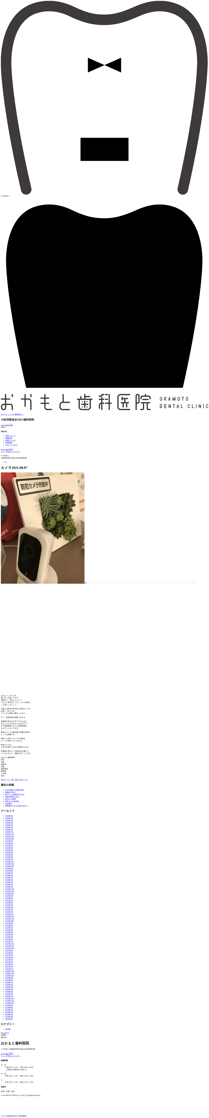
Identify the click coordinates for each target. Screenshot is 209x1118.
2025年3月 (9, 855)
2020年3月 (9, 991)
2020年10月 (9, 976)
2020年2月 (9, 994)
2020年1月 (9, 996)
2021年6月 (9, 957)
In (6, 462)
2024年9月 (9, 868)
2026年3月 (9, 827)
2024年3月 (9, 882)
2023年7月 (9, 900)
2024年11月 (9, 864)
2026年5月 (9, 823)
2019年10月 (9, 1003)
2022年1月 (9, 941)
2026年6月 (9, 820)
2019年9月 (9, 1005)
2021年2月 (9, 966)
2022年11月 (9, 918)
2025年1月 (9, 859)
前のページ (5, 780)
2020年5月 (9, 987)
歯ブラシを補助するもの (14, 794)
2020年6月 (9, 985)
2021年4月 (9, 962)
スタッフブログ (11, 445)
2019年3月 (9, 1019)
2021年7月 (9, 955)
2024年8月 (9, 871)
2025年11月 (9, 836)
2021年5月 (9, 960)
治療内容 (8, 438)
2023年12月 (9, 889)
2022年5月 (9, 932)
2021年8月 (9, 953)
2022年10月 (9, 921)
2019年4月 (9, 1017)
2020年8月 (9, 980)
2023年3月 (9, 909)
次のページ (23, 780)
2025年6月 (9, 848)
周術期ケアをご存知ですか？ (16, 806)
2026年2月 (9, 829)
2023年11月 (9, 891)
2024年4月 (9, 880)
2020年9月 (9, 978)
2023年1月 (9, 914)
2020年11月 (9, 973)
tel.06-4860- (7, 425)
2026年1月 (9, 832)
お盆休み (8, 803)
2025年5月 (9, 850)
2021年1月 (9, 969)
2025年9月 (9, 841)
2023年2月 (9, 912)
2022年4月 (9, 934)
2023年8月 (9, 898)
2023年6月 (9, 902)
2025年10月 (9, 839)
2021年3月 (9, 964)
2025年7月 (9, 845)
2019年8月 (9, 1007)
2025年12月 (9, 834)
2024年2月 (9, 884)
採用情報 (8, 442)
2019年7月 (9, 1010)
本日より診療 (10, 799)
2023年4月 (9, 907)
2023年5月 (9, 905)
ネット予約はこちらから (10, 452)
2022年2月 (9, 939)
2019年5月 (9, 1014)
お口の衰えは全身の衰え (14, 790)
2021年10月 (9, 948)
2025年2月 (9, 857)
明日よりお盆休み (12, 801)
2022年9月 (9, 923)
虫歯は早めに (10, 792)
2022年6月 (9, 930)
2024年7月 (9, 873)
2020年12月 (9, 971)
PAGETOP (5, 1033)
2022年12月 (9, 916)
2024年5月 (9, 877)
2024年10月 (9, 866)
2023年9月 (9, 896)
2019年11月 (9, 1001)
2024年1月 (9, 887)
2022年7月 (9, 928)
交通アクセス (10, 440)
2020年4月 (9, 989)
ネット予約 (9, 1116)
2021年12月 (9, 944)
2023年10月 (9, 893)
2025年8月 (9, 843)
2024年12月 (9, 861)
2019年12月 (9, 998)
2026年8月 (9, 816)
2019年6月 (9, 1012)
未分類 (7, 1029)
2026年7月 (9, 818)
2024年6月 (9, 875)
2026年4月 (9, 825)
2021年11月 (9, 946)
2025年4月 (9, 852)
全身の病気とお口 (12, 797)
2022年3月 (9, 937)
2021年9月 (9, 950)
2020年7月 (9, 982)
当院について (10, 436)
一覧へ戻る (14, 780)
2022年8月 (9, 925)
